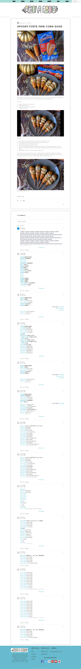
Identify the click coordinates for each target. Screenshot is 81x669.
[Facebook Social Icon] (42, 661)
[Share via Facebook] (17, 200)
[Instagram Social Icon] (49, 661)
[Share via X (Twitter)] (20, 200)
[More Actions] (63, 228)
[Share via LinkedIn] (23, 200)
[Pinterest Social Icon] (59, 661)
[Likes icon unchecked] (21, 250)
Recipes (19, 196)
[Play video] (40, 123)
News (23, 196)
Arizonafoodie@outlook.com (56, 651)
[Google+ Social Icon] (52, 661)
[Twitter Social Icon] (46, 661)
